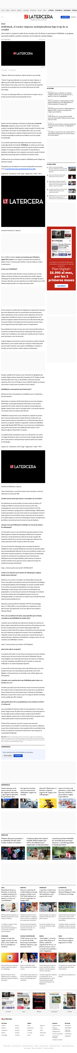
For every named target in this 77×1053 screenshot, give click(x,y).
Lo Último (51, 10)
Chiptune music (10, 738)
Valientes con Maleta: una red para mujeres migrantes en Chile (66, 940)
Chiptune (3, 738)
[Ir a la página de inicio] (38, 17)
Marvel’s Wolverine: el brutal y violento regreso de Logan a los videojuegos (48, 792)
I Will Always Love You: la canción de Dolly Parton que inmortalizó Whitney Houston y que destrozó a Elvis (61, 118)
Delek (21, 741)
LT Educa (74, 10)
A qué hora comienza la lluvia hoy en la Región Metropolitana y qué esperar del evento (58, 191)
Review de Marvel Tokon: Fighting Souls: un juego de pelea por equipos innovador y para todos (9, 977)
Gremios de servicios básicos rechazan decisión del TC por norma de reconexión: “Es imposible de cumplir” (62, 126)
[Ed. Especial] (54, 1009)
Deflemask (39, 737)
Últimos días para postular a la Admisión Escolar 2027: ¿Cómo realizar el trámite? (12, 841)
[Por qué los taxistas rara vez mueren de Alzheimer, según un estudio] (29, 803)
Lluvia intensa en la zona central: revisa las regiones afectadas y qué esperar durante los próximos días (9, 793)
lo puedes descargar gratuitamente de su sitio (20, 169)
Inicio (3, 10)
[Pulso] (23, 1009)
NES (20, 737)
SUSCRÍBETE (61, 286)
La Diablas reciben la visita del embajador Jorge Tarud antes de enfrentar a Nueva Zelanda (67, 926)
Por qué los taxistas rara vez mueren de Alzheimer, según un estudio (28, 792)
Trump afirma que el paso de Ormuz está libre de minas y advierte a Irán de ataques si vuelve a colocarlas (47, 968)
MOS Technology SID (27, 740)
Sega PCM (7, 740)
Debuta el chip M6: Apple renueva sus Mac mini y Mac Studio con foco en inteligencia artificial (9, 943)
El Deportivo (33, 10)
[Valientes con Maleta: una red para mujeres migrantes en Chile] (67, 957)
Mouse (3, 24)
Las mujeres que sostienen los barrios (67, 975)
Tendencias (42, 887)
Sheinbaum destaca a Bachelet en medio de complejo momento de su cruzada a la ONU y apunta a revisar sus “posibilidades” (60, 95)
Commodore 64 (25, 737)
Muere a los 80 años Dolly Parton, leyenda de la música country (57, 175)
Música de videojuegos (13, 737)
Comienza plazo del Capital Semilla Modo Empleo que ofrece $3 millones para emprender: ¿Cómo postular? (38, 842)
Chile (2, 887)
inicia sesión (8, 755)
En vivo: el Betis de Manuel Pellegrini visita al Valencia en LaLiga (67, 892)
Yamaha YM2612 (30, 738)
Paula (60, 936)
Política (8, 10)
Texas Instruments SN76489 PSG (12, 741)
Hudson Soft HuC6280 (16, 740)
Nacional (13, 10)
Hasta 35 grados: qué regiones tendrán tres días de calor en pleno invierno (47, 916)
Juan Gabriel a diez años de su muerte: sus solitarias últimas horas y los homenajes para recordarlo (28, 977)
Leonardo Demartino (20, 738)
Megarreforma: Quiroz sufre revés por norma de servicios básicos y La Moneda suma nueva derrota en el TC (58, 197)
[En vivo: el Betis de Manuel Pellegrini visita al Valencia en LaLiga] (67, 907)
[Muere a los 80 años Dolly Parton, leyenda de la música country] (72, 177)
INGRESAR (73, 17)
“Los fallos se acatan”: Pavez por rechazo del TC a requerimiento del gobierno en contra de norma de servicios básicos (61, 133)
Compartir (5, 70)
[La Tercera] (8, 1009)
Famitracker (37, 738)
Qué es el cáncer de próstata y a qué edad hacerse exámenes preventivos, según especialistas (67, 793)
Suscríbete (19, 755)
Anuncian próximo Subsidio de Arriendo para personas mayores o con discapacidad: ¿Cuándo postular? (63, 842)
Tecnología (26, 10)
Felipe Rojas (6, 39)
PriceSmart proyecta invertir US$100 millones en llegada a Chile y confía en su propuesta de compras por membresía (61, 110)
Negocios (19, 10)
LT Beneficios (58, 10)
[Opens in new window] (39, 1009)
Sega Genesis (33, 737)
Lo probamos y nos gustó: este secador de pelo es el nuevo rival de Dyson (67, 967)
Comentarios (13, 70)
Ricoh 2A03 (36, 740)
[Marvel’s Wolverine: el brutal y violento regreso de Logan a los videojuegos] (48, 803)
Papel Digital (67, 10)
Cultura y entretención (27, 936)
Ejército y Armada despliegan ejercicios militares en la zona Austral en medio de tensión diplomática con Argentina (58, 169)
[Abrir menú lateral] (2, 17)
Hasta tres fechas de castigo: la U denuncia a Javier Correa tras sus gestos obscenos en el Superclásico (67, 917)
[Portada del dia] (61, 257)
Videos (44, 10)
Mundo (39, 10)
